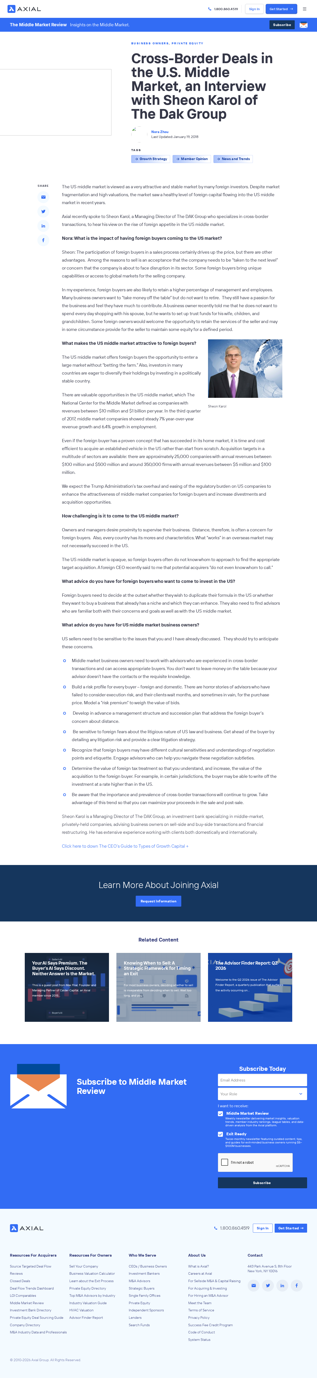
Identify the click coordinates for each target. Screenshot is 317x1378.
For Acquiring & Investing (207, 1288)
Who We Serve (142, 1255)
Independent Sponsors (146, 1310)
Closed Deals (20, 1281)
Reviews (16, 1273)
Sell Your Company (83, 1266)
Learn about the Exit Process (91, 1281)
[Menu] (305, 9)
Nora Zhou (159, 132)
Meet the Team (199, 1303)
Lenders (135, 1317)
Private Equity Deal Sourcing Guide (36, 1317)
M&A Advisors (139, 1281)
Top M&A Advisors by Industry (92, 1295)
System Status (199, 1339)
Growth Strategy (153, 159)
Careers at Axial (200, 1273)
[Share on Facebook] (43, 240)
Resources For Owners (90, 1255)
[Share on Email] (43, 197)
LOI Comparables (23, 1295)
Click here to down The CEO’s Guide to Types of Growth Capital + (125, 846)
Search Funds (139, 1325)
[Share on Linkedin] (43, 226)
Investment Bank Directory (30, 1310)
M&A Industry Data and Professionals (38, 1332)
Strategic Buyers (142, 1288)
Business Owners (150, 43)
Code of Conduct (201, 1332)
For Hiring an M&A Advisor (208, 1295)
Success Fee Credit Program (210, 1325)
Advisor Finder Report (86, 1317)
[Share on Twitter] (43, 211)
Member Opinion (194, 159)
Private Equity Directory (87, 1288)
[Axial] (24, 9)
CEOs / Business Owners (148, 1266)
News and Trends (236, 159)
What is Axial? (198, 1266)
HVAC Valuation (81, 1310)
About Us (197, 1255)
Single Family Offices (144, 1295)
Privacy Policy (199, 1317)
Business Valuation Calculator (92, 1273)
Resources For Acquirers (33, 1255)
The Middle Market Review (38, 24)
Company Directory (25, 1325)
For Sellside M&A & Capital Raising (214, 1281)
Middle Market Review (27, 1303)
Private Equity (188, 43)
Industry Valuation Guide (88, 1303)
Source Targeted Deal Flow (30, 1266)
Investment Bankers (144, 1273)
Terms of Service (201, 1310)
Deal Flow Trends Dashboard (32, 1288)
